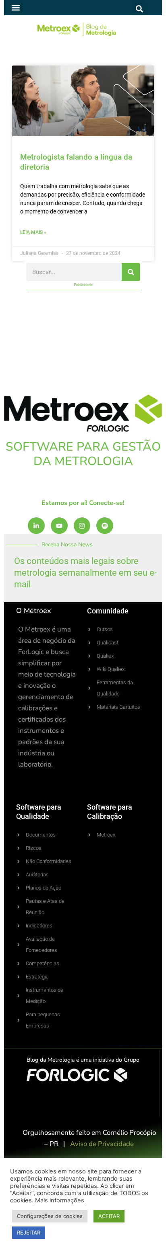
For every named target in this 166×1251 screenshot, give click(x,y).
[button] (16, 7)
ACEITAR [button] (109, 1216)
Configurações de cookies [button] (50, 1216)
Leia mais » (33, 232)
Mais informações (59, 1200)
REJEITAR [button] (28, 1232)
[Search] (131, 272)
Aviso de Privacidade (102, 1143)
